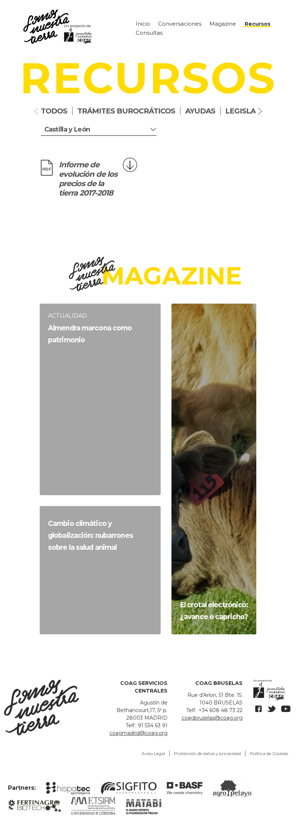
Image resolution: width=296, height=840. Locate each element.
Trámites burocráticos (126, 111)
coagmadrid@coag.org (138, 733)
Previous (37, 111)
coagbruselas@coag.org (212, 718)
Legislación (249, 111)
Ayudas (200, 111)
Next (259, 111)
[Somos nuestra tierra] (72, 26)
